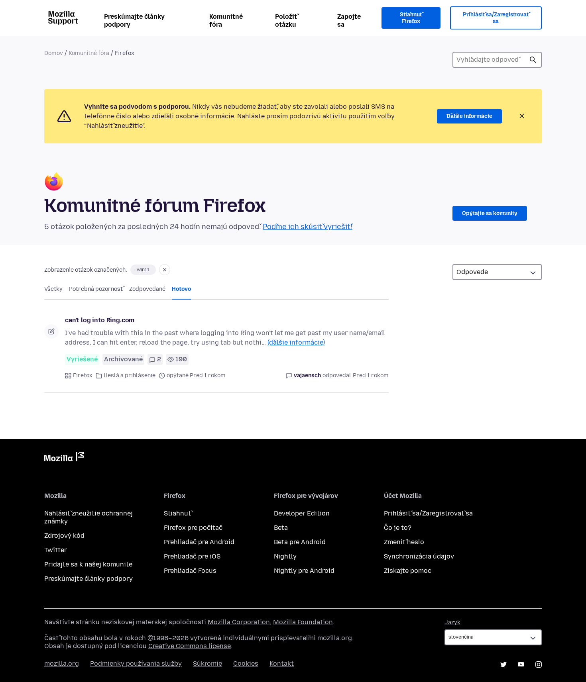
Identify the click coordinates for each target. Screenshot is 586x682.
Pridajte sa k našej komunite (88, 564)
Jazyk (452, 622)
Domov (53, 53)
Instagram (538, 664)
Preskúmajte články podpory (134, 20)
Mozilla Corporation (239, 622)
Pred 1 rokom (371, 375)
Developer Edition (302, 513)
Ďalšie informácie (469, 116)
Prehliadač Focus (190, 570)
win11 (143, 269)
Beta (281, 527)
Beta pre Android (300, 542)
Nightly (285, 556)
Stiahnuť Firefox (411, 18)
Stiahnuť (177, 513)
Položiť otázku (286, 20)
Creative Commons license (189, 646)
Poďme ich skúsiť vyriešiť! (307, 226)
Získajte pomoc (407, 570)
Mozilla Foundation (303, 622)
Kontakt (281, 663)
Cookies (245, 663)
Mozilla (64, 458)
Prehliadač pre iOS (192, 556)
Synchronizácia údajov (419, 556)
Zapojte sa (349, 20)
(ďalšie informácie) (296, 342)
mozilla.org (61, 663)
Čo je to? (397, 527)
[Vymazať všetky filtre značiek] (164, 269)
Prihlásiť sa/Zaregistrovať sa (496, 18)
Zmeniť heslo (404, 542)
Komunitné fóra (226, 20)
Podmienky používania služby (136, 663)
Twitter (55, 550)
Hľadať (533, 59)
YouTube (521, 664)
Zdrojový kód (64, 535)
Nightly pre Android (304, 570)
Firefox (82, 375)
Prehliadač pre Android (199, 542)
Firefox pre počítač (193, 527)
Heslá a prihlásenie (129, 375)
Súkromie (207, 663)
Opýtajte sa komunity (489, 213)
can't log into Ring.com (99, 320)
